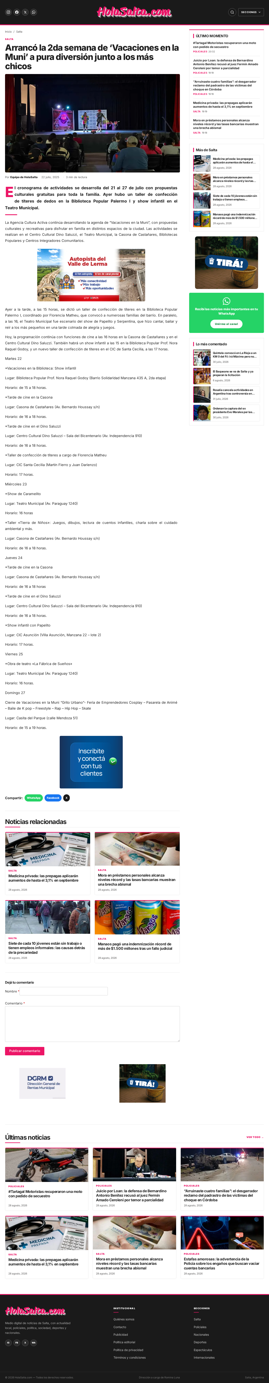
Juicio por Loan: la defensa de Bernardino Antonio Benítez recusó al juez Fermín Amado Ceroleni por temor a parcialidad (225, 64)
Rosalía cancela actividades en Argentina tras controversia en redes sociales (233, 393)
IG (8, 1342)
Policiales (16, 1186)
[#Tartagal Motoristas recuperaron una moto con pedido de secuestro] (46, 1165)
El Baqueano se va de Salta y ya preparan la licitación (233, 373)
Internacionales (204, 1357)
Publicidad (120, 1334)
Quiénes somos (123, 1319)
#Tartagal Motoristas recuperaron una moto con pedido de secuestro (224, 44)
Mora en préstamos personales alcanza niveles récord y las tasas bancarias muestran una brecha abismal (136, 879)
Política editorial (124, 1342)
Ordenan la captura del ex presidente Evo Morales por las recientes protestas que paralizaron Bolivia (232, 414)
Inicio (8, 31)
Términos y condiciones (129, 1357)
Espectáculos (203, 1350)
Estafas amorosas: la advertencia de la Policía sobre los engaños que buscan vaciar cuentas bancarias (221, 1263)
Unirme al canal (226, 324)
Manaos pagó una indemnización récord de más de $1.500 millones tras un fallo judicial (135, 946)
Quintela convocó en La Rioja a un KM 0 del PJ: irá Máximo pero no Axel (234, 356)
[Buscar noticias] (232, 12)
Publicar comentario (24, 1051)
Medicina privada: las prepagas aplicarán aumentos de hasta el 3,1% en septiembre (43, 878)
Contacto (119, 1327)
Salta (19, 31)
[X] (25, 12)
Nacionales (201, 1334)
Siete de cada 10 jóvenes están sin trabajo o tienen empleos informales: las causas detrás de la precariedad (46, 948)
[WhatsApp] (33, 12)
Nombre (12, 991)
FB (16, 1342)
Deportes (200, 1342)
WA (34, 1342)
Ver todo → (255, 1137)
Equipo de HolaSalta (24, 177)
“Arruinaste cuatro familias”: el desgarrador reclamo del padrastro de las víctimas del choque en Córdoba (224, 85)
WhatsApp (34, 797)
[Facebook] (16, 12)
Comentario (15, 1003)
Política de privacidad (128, 1350)
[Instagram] (8, 12)
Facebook (53, 797)
